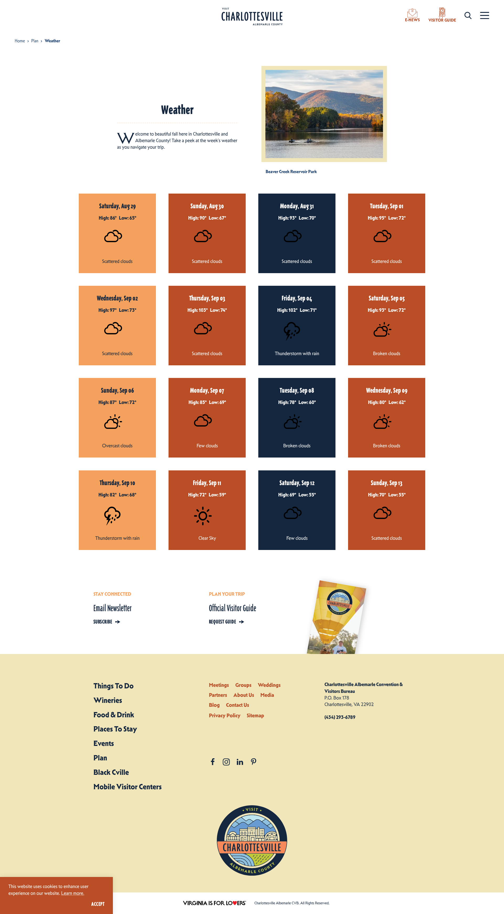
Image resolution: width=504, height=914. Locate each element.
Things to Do (113, 685)
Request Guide (222, 622)
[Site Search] (468, 15)
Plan (100, 757)
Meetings (219, 685)
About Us (243, 695)
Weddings (269, 685)
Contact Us (237, 705)
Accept (97, 904)
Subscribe (102, 622)
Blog (214, 705)
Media (267, 695)
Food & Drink (113, 714)
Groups (243, 685)
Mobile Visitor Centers (127, 786)
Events (103, 743)
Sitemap (255, 715)
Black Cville (111, 772)
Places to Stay (115, 728)
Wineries (107, 700)
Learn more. (72, 893)
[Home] (252, 17)
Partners (218, 695)
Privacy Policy (224, 715)
